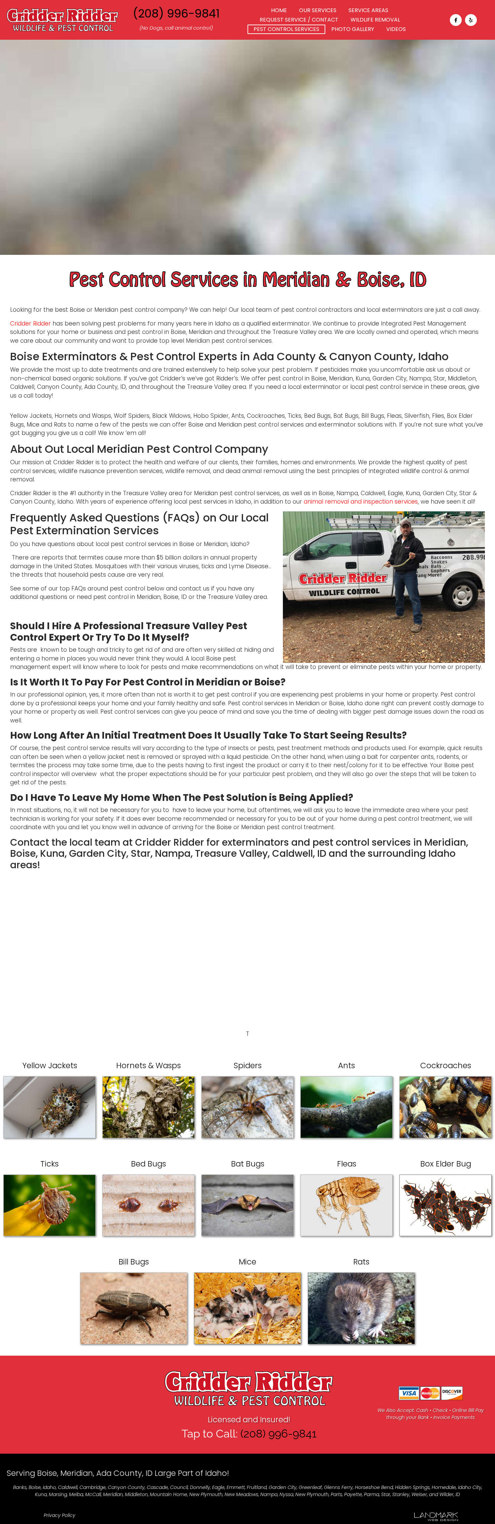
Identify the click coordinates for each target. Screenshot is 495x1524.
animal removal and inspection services (361, 502)
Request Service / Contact (299, 20)
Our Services (317, 10)
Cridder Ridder (30, 323)
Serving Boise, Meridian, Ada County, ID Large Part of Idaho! (118, 1473)
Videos (396, 29)
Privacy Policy (59, 1515)
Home (279, 10)
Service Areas (368, 10)
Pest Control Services (286, 29)
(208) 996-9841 (176, 13)
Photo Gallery (352, 29)
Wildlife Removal (375, 20)
